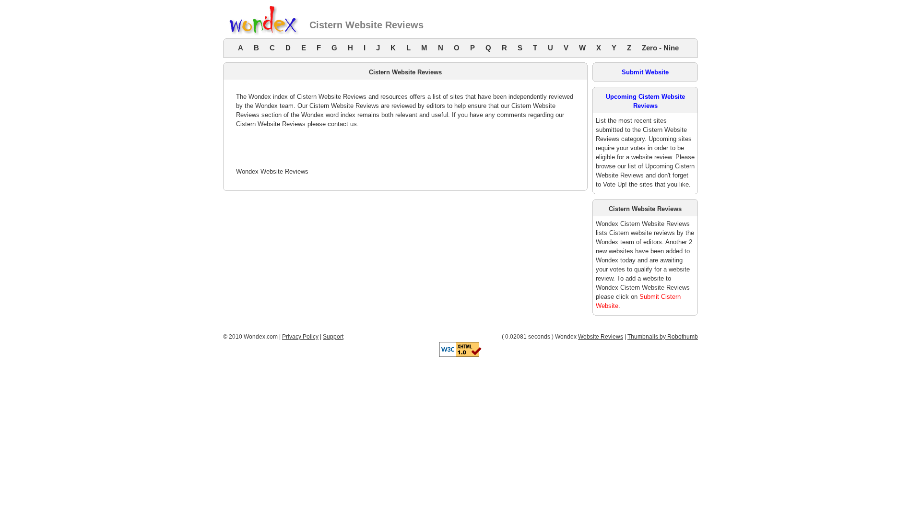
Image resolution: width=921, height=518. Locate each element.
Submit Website (645, 72)
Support (333, 336)
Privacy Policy (300, 336)
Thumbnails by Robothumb (662, 336)
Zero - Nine (660, 48)
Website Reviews (600, 336)
